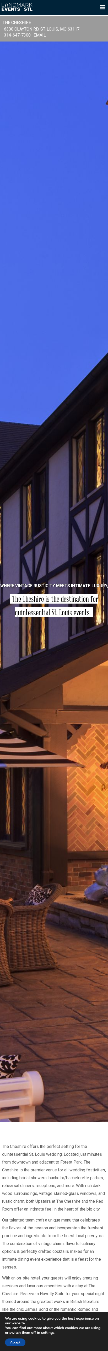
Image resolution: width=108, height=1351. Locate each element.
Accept (15, 1342)
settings (48, 1332)
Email (40, 35)
